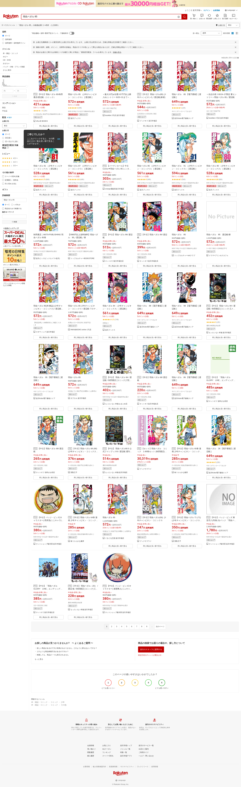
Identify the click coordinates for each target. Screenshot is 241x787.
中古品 (4, 111)
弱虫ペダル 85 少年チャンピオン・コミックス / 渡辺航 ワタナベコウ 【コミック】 (83, 309)
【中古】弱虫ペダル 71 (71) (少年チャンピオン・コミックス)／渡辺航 (186, 520)
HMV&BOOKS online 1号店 (81, 330)
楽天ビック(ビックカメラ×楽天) (48, 258)
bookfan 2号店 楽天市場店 (115, 115)
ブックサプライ (145, 469)
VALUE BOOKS (42, 121)
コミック (54, 702)
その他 (63, 705)
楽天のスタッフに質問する (151, 649)
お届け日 (5, 130)
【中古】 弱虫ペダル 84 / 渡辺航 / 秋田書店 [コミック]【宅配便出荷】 (117, 380)
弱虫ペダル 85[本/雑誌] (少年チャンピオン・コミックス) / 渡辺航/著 (48, 309)
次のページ (160, 626)
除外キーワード (8, 212)
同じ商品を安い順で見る (48, 126)
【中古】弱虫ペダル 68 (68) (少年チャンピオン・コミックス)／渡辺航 (82, 451)
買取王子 (74, 472)
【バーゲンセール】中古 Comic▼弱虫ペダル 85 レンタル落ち (117, 169)
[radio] (3, 36)
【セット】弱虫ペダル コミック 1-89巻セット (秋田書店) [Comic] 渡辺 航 (152, 451)
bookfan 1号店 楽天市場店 (219, 118)
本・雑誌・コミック (39, 702)
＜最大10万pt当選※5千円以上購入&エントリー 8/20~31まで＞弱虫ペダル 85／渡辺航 (117, 97)
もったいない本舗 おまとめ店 (116, 404)
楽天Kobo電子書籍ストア (183, 118)
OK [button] (58, 139)
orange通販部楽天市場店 (114, 189)
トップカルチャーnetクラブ (184, 255)
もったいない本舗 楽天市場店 (220, 333)
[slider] (2, 86)
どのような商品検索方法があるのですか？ (53, 651)
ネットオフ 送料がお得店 (218, 401)
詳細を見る (117, 52)
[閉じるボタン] (235, 42)
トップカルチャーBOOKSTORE (82, 258)
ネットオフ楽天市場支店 (114, 261)
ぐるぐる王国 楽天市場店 (114, 538)
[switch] (71, 33)
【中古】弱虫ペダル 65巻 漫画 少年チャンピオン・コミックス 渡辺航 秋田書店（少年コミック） (187, 451)
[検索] (184, 17)
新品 (4, 108)
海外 (10, 117)
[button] (231, 11)
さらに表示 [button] (7, 70)
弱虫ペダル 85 (179, 234)
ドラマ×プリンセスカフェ (218, 255)
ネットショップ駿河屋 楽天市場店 (49, 544)
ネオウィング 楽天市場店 (45, 332)
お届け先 (5, 121)
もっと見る (39, 659)
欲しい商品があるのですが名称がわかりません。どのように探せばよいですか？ (67, 648)
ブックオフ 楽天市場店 (148, 121)
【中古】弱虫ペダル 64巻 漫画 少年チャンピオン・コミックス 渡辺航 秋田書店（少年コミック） (83, 520)
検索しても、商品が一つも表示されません (53, 655)
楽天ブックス (76, 118)
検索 (15, 96)
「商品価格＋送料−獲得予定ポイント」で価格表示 (49, 33)
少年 (63, 702)
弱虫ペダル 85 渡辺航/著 (218, 234)
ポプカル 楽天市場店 (78, 398)
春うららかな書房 (181, 472)
